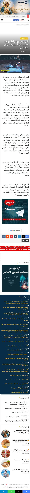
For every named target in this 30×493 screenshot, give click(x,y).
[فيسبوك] (27, 236)
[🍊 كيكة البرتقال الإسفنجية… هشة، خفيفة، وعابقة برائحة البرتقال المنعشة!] (5, 443)
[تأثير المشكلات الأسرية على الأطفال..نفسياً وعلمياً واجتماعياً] (5, 434)
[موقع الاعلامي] (19, 20)
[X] (23, 236)
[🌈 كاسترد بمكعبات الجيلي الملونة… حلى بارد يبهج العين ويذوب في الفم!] (5, 453)
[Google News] (15, 230)
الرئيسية (25, 24)
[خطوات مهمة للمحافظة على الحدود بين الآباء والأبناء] (5, 473)
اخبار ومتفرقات (19, 24)
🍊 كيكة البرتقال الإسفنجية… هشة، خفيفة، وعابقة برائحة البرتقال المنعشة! (20, 442)
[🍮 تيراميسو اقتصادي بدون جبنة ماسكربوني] (5, 463)
